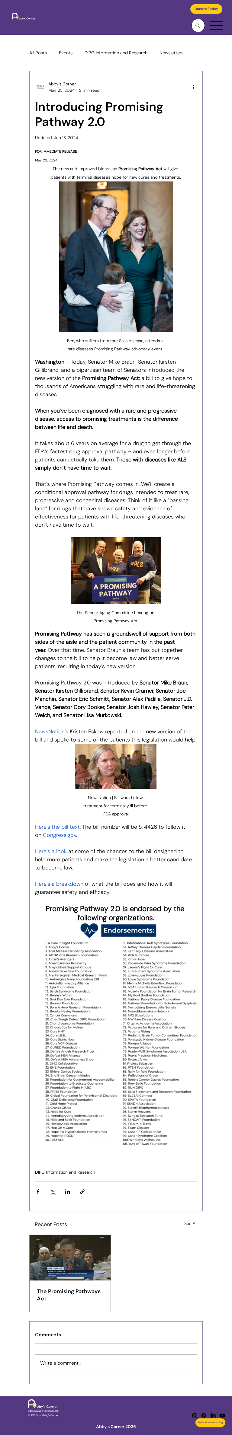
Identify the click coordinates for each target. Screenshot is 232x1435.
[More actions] (193, 87)
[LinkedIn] (213, 1415)
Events (65, 53)
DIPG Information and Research (116, 53)
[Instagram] (195, 1415)
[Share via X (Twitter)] (53, 1191)
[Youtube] (222, 1415)
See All (190, 1223)
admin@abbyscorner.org (43, 1411)
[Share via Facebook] (38, 1191)
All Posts (38, 53)
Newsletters (171, 53)
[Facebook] (204, 1415)
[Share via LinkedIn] (67, 1191)
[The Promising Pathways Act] (70, 1257)
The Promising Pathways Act (69, 1295)
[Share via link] (82, 1191)
